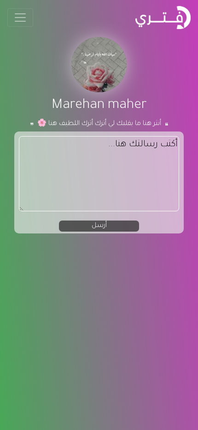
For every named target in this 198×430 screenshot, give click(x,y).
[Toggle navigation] (20, 17)
